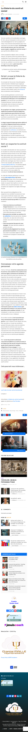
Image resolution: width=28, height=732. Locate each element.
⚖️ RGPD (10, 728)
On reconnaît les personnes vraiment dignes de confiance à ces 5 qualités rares (17, 573)
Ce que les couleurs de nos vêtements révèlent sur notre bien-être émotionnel (19, 542)
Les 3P (2, 5)
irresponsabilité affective (8, 164)
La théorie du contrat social (14, 399)
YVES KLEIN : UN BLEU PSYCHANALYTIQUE (8, 481)
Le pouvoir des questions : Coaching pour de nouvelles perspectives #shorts (18, 490)
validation (7, 216)
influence (22, 89)
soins (18, 410)
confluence (13, 130)
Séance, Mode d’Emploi (19, 728)
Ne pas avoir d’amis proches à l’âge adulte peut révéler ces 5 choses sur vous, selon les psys (17, 580)
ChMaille (4, 484)
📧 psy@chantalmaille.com (7, 675)
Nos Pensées (16, 401)
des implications (10, 177)
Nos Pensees (9, 14)
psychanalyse (6, 410)
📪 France (3, 678)
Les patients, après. (16, 498)
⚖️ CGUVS (4, 728)
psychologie (12, 410)
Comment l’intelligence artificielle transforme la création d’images (17, 531)
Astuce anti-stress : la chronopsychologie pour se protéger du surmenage (18, 522)
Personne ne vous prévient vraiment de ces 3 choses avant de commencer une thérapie (17, 588)
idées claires (17, 306)
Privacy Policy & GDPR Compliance (9, 657)
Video (2, 478)
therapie (21, 410)
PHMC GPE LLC (21, 725)
